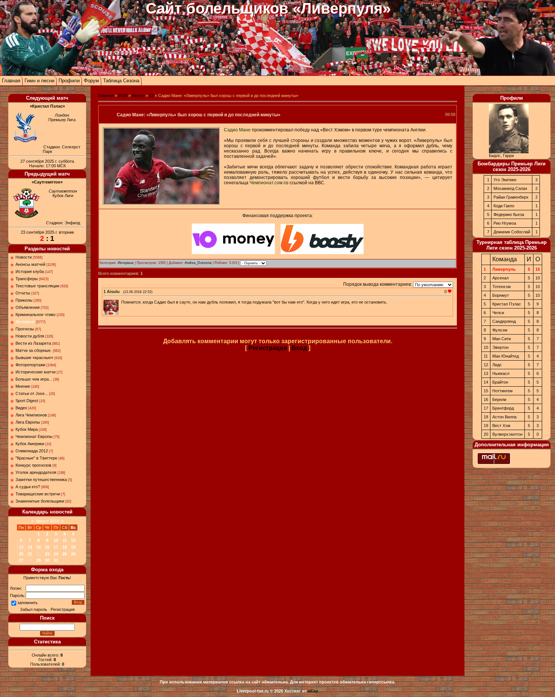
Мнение (22, 386)
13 (21, 547)
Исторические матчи (35, 372)
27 (21, 560)
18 (64, 547)
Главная (11, 80)
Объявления (27, 307)
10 (56, 540)
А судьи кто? (27, 486)
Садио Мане (237, 130)
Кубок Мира (26, 429)
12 (73, 540)
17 (56, 547)
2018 (122, 95)
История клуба (29, 271)
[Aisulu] (120, 302)
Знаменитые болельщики (39, 501)
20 (21, 554)
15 (38, 547)
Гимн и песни (39, 80)
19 (73, 547)
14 (30, 547)
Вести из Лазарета (33, 343)
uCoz (313, 691)
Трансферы (26, 278)
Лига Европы (27, 422)
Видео (21, 408)
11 (65, 540)
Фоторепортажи (30, 364)
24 (56, 554)
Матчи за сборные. (33, 350)
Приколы (23, 300)
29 (38, 560)
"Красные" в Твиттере (36, 458)
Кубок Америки (29, 443)
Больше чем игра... (33, 379)
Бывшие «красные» (34, 357)
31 (56, 560)
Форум (91, 80)
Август (138, 95)
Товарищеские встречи (37, 494)
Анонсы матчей (30, 264)
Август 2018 (47, 521)
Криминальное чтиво (35, 314)
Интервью (25, 321)
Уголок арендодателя (35, 472)
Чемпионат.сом (266, 182)
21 (30, 554)
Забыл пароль (33, 609)
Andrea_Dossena (198, 263)
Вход (299, 348)
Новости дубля (29, 336)
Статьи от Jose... (31, 393)
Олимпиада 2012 (31, 451)
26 (73, 554)
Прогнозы (24, 329)
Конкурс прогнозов (33, 465)
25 (64, 554)
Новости (23, 257)
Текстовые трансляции (37, 286)
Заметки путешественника (41, 479)
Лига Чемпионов (31, 415)
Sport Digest (26, 400)
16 (47, 547)
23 (47, 554)
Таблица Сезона (121, 80)
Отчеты (22, 293)
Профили (69, 80)
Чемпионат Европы (33, 436)
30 (47, 560)
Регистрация (63, 609)
